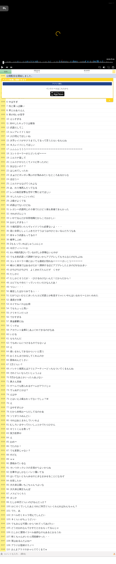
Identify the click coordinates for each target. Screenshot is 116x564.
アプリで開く (57, 84)
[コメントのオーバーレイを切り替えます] (99, 67)
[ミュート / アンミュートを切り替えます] (104, 67)
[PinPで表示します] (108, 67)
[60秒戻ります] (6, 67)
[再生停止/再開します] (2, 67)
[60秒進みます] (11, 67)
